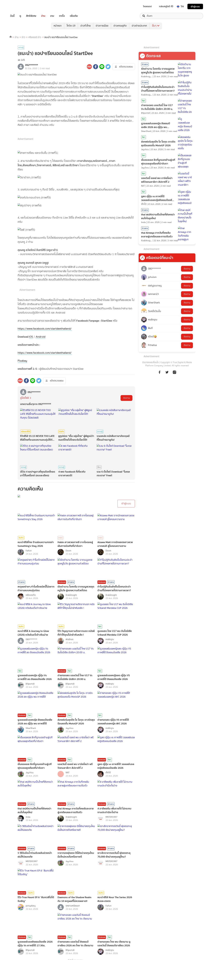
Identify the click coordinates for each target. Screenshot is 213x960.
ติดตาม (126, 398)
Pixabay (22, 361)
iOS (31, 337)
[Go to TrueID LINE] (174, 374)
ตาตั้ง (62, 16)
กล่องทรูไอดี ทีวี (166, 6)
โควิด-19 (71, 25)
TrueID (19, 6)
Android (40, 337)
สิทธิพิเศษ (31, 16)
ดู (20, 16)
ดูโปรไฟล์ (24, 398)
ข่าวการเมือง (102, 25)
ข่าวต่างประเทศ (139, 25)
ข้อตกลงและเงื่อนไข (150, 362)
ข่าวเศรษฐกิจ (120, 25)
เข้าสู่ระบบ (195, 6)
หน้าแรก (58, 25)
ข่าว (23, 37)
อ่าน (43, 16)
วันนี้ (12, 16)
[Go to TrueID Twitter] (167, 374)
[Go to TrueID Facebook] (159, 374)
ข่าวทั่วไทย (85, 25)
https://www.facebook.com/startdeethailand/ (45, 329)
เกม (52, 16)
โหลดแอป (147, 6)
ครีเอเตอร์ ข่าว (34, 37)
